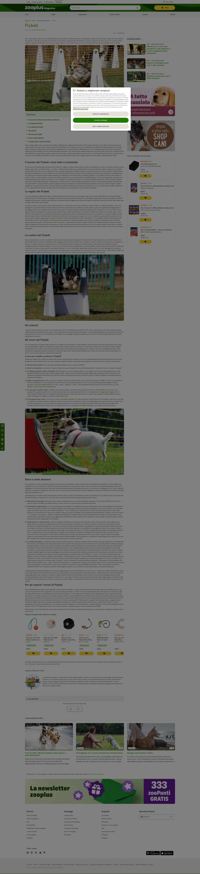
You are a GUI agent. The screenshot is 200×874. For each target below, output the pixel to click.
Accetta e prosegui (100, 120)
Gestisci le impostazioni (101, 114)
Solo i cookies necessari (101, 126)
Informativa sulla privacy (80, 109)
